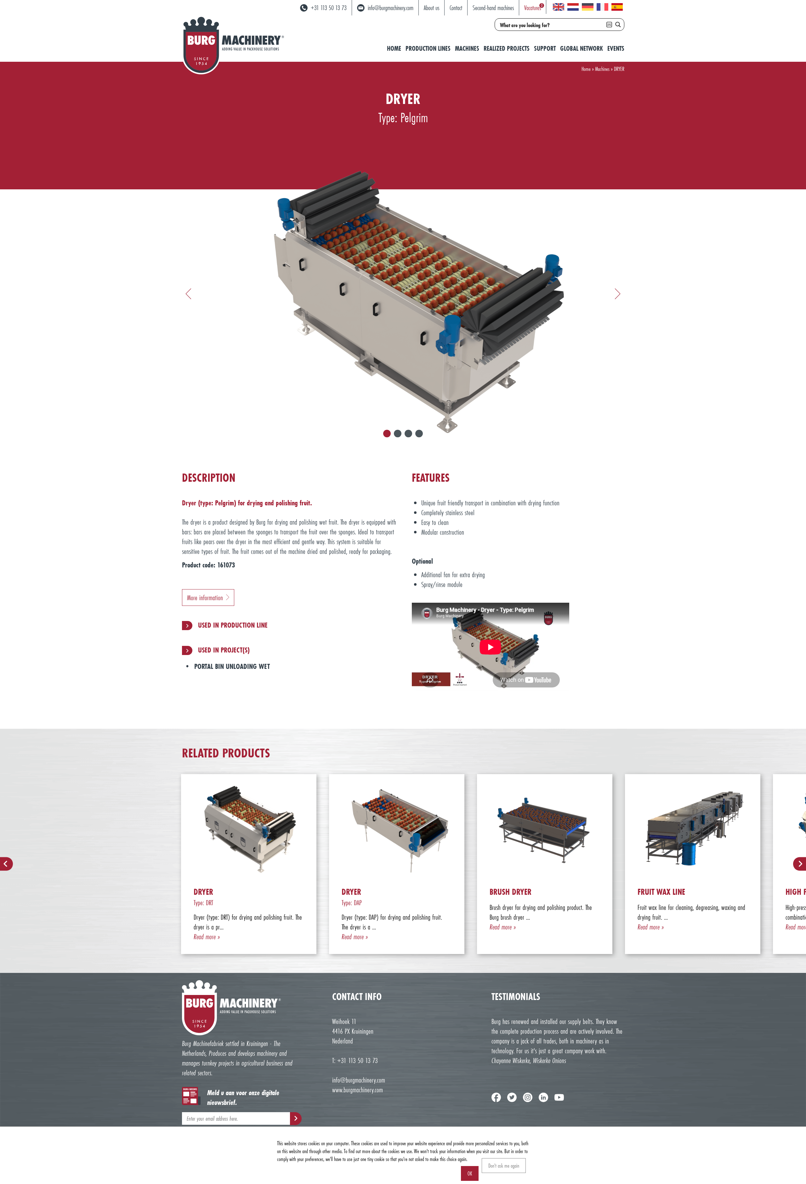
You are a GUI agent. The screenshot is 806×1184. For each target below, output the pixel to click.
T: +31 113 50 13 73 (355, 1060)
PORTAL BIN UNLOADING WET (232, 666)
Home (394, 48)
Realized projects (507, 48)
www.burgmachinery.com (357, 1090)
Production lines (428, 48)
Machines (467, 48)
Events (615, 48)
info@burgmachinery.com (358, 1080)
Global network (581, 48)
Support (545, 48)
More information (205, 597)
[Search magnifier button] (618, 24)
